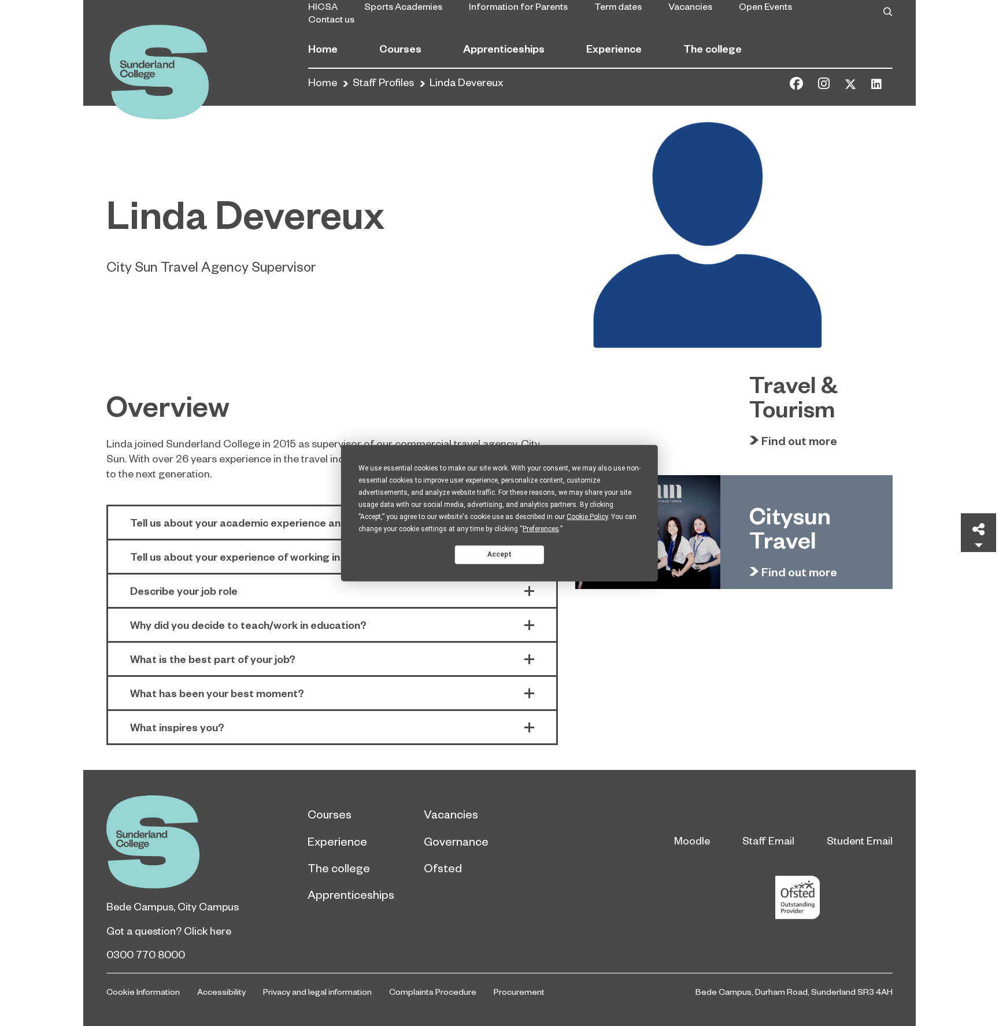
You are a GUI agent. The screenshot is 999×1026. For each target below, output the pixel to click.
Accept (499, 554)
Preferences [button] (541, 528)
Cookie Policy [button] (587, 516)
